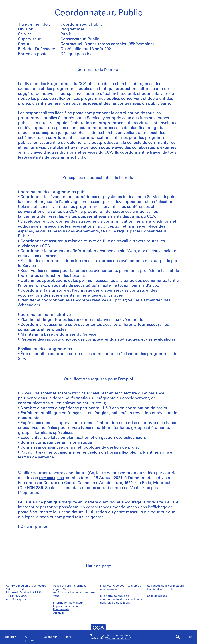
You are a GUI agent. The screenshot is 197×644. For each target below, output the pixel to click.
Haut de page (98, 566)
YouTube (169, 589)
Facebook (153, 589)
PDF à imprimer (32, 527)
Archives (58, 613)
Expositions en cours (66, 606)
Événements (61, 609)
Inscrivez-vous (109, 586)
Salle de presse (157, 596)
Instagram (179, 586)
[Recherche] (178, 637)
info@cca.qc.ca (16, 599)
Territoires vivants (118, 638)
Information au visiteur (68, 603)
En (190, 637)
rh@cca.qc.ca (51, 478)
